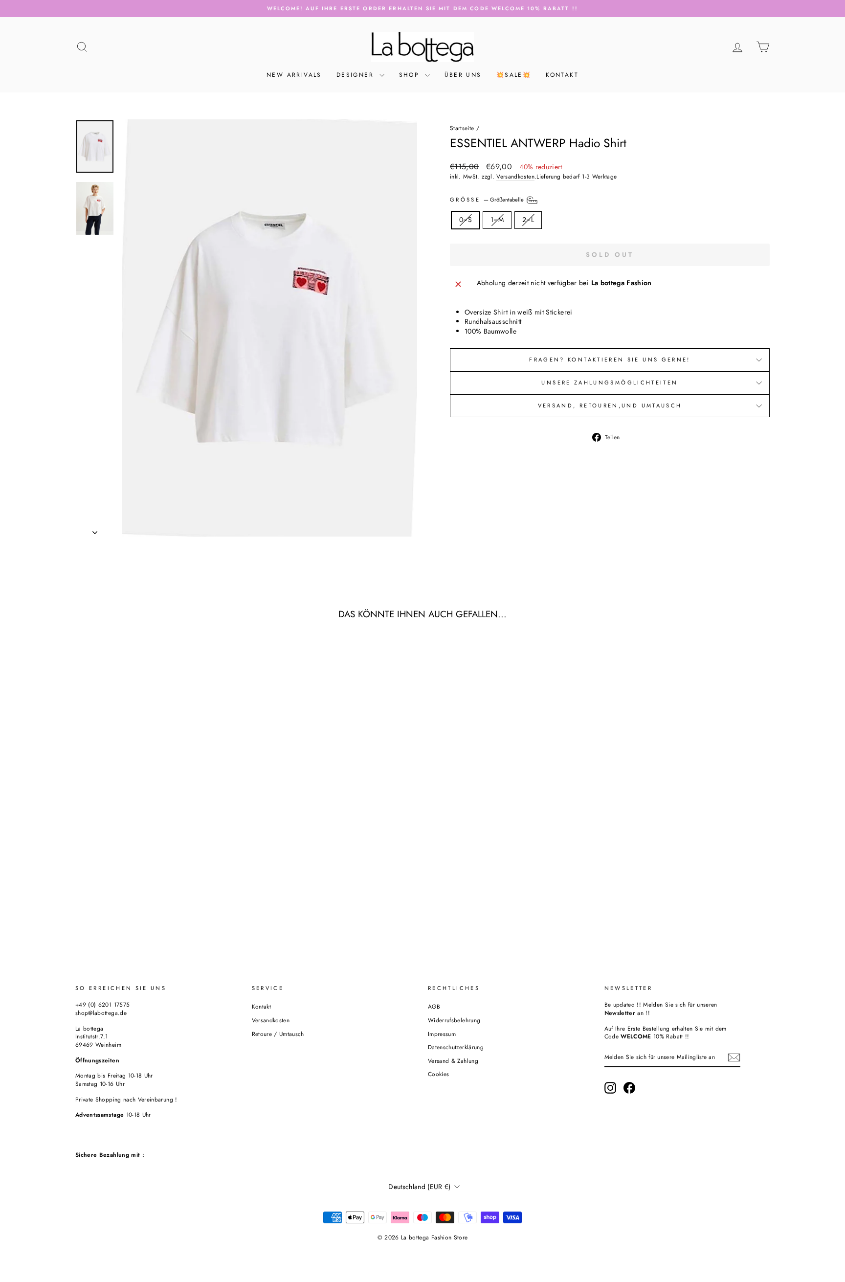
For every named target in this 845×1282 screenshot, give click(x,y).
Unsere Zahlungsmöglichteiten (609, 382)
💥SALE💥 (513, 74)
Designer (356, 74)
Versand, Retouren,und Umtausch (610, 405)
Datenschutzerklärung (456, 1047)
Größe (487, 199)
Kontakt (562, 74)
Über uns (463, 74)
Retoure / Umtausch (278, 1034)
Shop (410, 74)
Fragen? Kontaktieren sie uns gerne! (609, 359)
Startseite (462, 128)
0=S (465, 220)
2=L (528, 220)
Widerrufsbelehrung (454, 1020)
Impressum (442, 1034)
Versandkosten (515, 176)
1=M (497, 220)
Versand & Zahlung (453, 1061)
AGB (434, 1006)
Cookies (438, 1074)
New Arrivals (294, 74)
